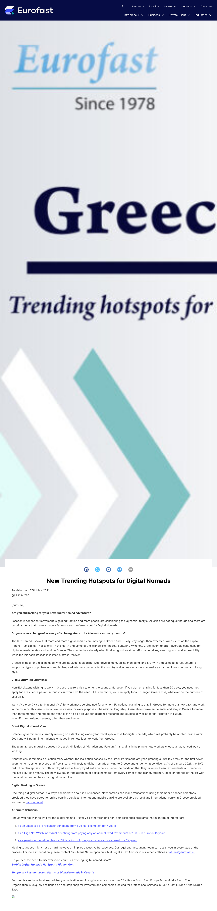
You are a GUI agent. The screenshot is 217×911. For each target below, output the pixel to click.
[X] (97, 569)
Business (154, 15)
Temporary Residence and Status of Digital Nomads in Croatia (53, 872)
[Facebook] (86, 569)
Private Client (177, 15)
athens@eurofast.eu (182, 852)
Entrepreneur (131, 15)
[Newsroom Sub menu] (194, 6)
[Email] (130, 569)
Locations (154, 6)
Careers (168, 6)
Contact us (206, 6)
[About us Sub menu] (143, 6)
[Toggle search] (122, 6)
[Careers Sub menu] (175, 6)
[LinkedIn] (108, 569)
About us (136, 6)
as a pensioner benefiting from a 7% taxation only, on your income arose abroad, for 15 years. (77, 840)
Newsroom (186, 6)
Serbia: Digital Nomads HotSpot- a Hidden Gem (43, 864)
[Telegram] (119, 569)
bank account (34, 802)
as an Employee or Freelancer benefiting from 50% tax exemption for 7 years (67, 825)
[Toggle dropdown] (142, 15)
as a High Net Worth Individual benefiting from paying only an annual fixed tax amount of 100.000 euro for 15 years (91, 833)
